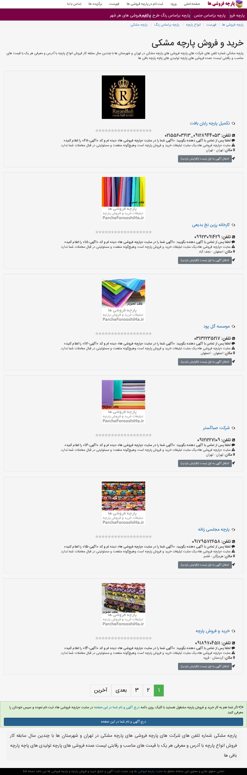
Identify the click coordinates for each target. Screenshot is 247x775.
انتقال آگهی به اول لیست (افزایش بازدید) (205, 158)
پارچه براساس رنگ (167, 25)
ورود (173, 4)
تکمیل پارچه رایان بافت (210, 123)
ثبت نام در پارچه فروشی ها (145, 4)
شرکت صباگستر (216, 428)
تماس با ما (74, 4)
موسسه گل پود (216, 326)
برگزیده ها (95, 4)
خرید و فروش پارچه (213, 631)
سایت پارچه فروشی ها (148, 771)
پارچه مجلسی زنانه (214, 529)
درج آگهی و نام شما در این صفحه (117, 707)
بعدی (121, 690)
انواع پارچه (193, 25)
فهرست (114, 4)
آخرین (100, 690)
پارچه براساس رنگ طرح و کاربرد (170, 15)
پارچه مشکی (139, 25)
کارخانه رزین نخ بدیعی (211, 225)
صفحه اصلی (192, 4)
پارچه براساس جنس (210, 15)
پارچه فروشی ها (238, 15)
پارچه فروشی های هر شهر (131, 15)
